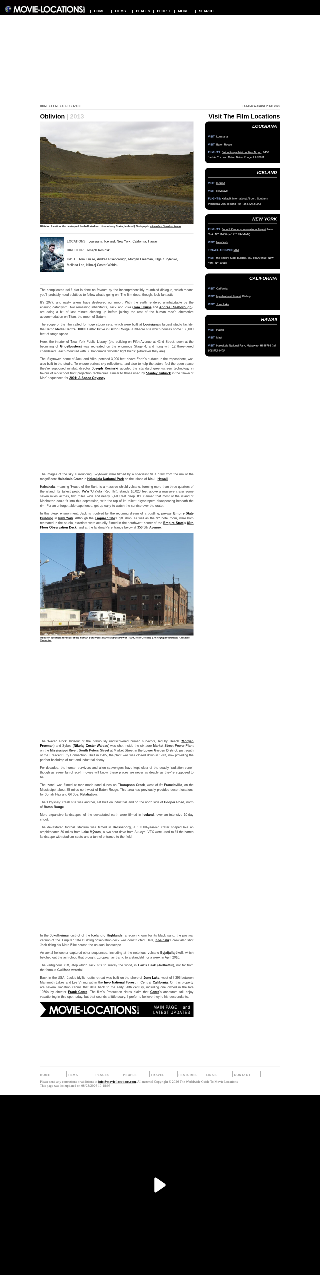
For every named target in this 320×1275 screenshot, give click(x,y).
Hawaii (153, 241)
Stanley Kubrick (158, 373)
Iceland (109, 241)
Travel (157, 1075)
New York (123, 241)
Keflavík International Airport (239, 198)
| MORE (181, 11)
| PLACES (141, 11)
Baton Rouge (224, 144)
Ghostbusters (70, 346)
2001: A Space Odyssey (87, 378)
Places (103, 1075)
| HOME (97, 11)
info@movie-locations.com (117, 1082)
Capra (154, 992)
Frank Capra (78, 992)
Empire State (105, 518)
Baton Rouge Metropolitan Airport (242, 152)
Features (187, 1075)
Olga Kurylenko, (166, 259)
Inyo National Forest (120, 982)
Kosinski (162, 940)
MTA (236, 250)
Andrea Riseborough (175, 307)
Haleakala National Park (105, 479)
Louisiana (95, 241)
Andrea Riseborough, (112, 259)
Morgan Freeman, (141, 259)
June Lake (152, 978)
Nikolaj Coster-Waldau (102, 265)
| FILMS (118, 11)
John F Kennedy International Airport (244, 229)
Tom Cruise (142, 307)
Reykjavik (222, 190)
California (139, 241)
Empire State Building (233, 257)
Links (211, 1075)
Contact (242, 1075)
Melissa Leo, (76, 265)
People (130, 1075)
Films (55, 106)
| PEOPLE (162, 11)
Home (44, 106)
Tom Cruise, (87, 259)
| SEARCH (204, 11)
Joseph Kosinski (98, 250)
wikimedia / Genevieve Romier (165, 226)
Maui (219, 337)
